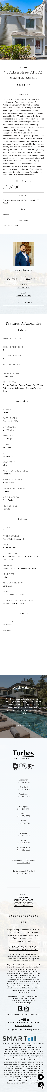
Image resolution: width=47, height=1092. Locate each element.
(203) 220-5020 (23, 782)
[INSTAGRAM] (17, 916)
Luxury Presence (23, 1026)
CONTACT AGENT (23, 302)
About (23, 894)
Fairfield (23, 814)
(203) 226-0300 (23, 796)
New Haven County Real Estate (23, 1000)
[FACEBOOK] (11, 916)
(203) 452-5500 (23, 836)
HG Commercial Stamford (23, 871)
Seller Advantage (23, 900)
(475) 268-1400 (23, 863)
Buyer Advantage (23, 903)
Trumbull (23, 833)
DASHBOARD (18, 1014)
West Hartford (23, 847)
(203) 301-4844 (23, 843)
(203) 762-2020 (23, 823)
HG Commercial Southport (23, 860)
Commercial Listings (23, 1003)
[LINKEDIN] (23, 916)
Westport (23, 794)
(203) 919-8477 (23, 287)
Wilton (23, 821)
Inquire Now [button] (24, 85)
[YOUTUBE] (29, 916)
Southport (23, 807)
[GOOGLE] (23, 922)
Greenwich (23, 780)
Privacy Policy (32, 1029)
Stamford (23, 787)
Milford (23, 840)
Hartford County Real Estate (23, 998)
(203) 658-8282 (23, 789)
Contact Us (23, 725)
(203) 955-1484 (23, 809)
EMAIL (26, 1014)
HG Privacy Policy (17, 947)
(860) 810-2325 (23, 850)
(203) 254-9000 (23, 816)
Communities (23, 897)
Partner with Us (23, 906)
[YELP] (35, 916)
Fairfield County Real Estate (28, 996)
